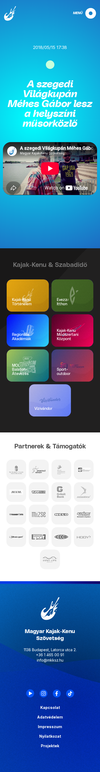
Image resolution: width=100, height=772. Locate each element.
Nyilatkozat (50, 736)
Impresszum (50, 727)
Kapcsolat (50, 707)
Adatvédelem (50, 717)
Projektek (50, 746)
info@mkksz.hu (50, 660)
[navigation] (80, 13)
